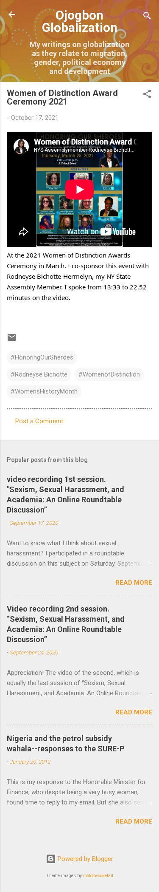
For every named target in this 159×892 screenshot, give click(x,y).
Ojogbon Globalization (79, 21)
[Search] (147, 17)
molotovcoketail (98, 875)
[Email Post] (12, 340)
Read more (133, 582)
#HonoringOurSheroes (42, 357)
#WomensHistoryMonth (44, 391)
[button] (147, 95)
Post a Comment (39, 421)
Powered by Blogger (84, 859)
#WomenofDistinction (109, 374)
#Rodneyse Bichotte (39, 374)
